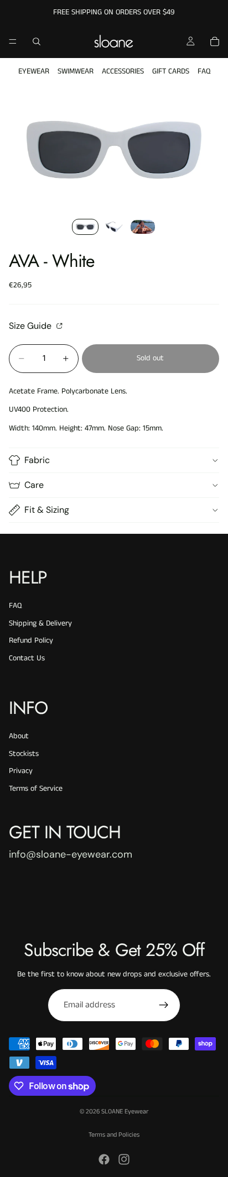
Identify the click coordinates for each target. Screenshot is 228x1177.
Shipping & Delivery (40, 623)
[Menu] (12, 41)
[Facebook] (104, 1159)
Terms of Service (36, 788)
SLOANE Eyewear (124, 1111)
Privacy (21, 770)
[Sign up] (163, 1005)
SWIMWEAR (76, 71)
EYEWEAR (33, 71)
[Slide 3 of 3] (143, 227)
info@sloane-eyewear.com (70, 854)
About (19, 736)
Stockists (24, 753)
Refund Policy (31, 640)
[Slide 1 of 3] (85, 227)
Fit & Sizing (46, 510)
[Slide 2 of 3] (114, 227)
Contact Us (27, 658)
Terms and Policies (114, 1134)
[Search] (36, 41)
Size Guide (31, 325)
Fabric (37, 460)
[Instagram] (124, 1159)
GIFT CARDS (170, 71)
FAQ (204, 71)
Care (34, 485)
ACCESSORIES (123, 71)
